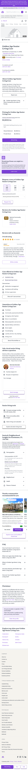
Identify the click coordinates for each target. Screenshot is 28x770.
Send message (14, 392)
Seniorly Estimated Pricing (8, 117)
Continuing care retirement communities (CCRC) (13, 700)
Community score (10, 57)
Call (24, 766)
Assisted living (5, 683)
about (7, 24)
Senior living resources (7, 715)
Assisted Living (9, 277)
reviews (16, 24)
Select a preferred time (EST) (9, 194)
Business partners (6, 675)
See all (5, 20)
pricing (11, 24)
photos (2, 24)
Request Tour (7, 202)
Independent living (6, 686)
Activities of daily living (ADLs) (9, 729)
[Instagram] (20, 756)
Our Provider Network (7, 722)
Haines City (5, 639)
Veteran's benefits (6, 727)
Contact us (4, 659)
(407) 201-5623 (6, 66)
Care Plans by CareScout (7, 713)
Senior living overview (7, 705)
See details (7, 529)
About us (4, 657)
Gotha (17, 636)
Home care (4, 693)
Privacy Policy (5, 742)
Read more (14, 95)
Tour (17, 766)
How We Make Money (7, 666)
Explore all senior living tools (14, 426)
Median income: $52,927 (11, 461)
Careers (3, 661)
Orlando (17, 639)
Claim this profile (14, 618)
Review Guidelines (6, 671)
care (20, 24)
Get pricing (14, 140)
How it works (5, 720)
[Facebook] (18, 756)
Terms (3, 751)
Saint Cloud (18, 642)
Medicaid (4, 734)
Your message (7, 378)
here (14, 5)
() (18, 57)
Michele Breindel (15, 365)
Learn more (14, 171)
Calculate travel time (8, 53)
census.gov (15, 443)
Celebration (5, 634)
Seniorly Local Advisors (7, 724)
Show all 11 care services (14, 296)
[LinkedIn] (25, 756)
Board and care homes (7, 688)
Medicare (4, 731)
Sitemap (20, 761)
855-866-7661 (21, 8)
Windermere (5, 645)
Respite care (5, 695)
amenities (25, 24)
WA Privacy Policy (6, 747)
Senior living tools (6, 717)
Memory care (5, 690)
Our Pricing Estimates (7, 668)
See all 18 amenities (13, 340)
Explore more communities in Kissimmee (14, 535)
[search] (22, 12)
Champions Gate (19, 634)
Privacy (11, 761)
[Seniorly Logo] (2, 12)
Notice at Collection (6, 744)
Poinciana (5, 642)
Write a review (14, 262)
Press (3, 664)
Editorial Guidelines (6, 673)
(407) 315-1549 (6, 71)
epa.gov (22, 443)
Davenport (5, 636)
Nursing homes (5, 702)
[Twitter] (23, 756)
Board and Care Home (11, 280)
